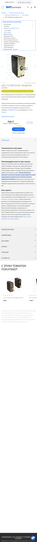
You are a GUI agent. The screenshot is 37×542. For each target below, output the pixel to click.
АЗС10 (9, 311)
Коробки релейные (9, 44)
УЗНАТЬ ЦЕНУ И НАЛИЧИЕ (24, 2)
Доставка (5, 241)
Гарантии (5, 252)
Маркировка (6, 235)
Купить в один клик (18, 133)
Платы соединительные (11, 40)
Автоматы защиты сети (11, 28)
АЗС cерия (7, 32)
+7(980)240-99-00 (12, 110)
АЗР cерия (8, 30)
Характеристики (7, 229)
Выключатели (8, 34)
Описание (5, 140)
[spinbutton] (30, 122)
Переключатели (8, 36)
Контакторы (7, 24)
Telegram (4, 112)
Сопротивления (8, 47)
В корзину (18, 129)
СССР (2, 83)
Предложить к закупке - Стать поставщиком (17, 91)
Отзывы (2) (5, 258)
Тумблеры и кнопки (9, 38)
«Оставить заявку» (13, 199)
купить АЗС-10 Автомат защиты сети (22, 311)
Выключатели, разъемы (12, 22)
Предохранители (9, 45)
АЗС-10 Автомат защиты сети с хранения (16, 317)
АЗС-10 (6, 311)
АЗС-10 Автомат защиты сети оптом (17, 321)
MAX (28, 110)
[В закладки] (35, 55)
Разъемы (6, 26)
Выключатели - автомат (11, 49)
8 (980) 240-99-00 (9, 2)
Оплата (4, 246)
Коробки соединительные (11, 42)
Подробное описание (7, 116)
